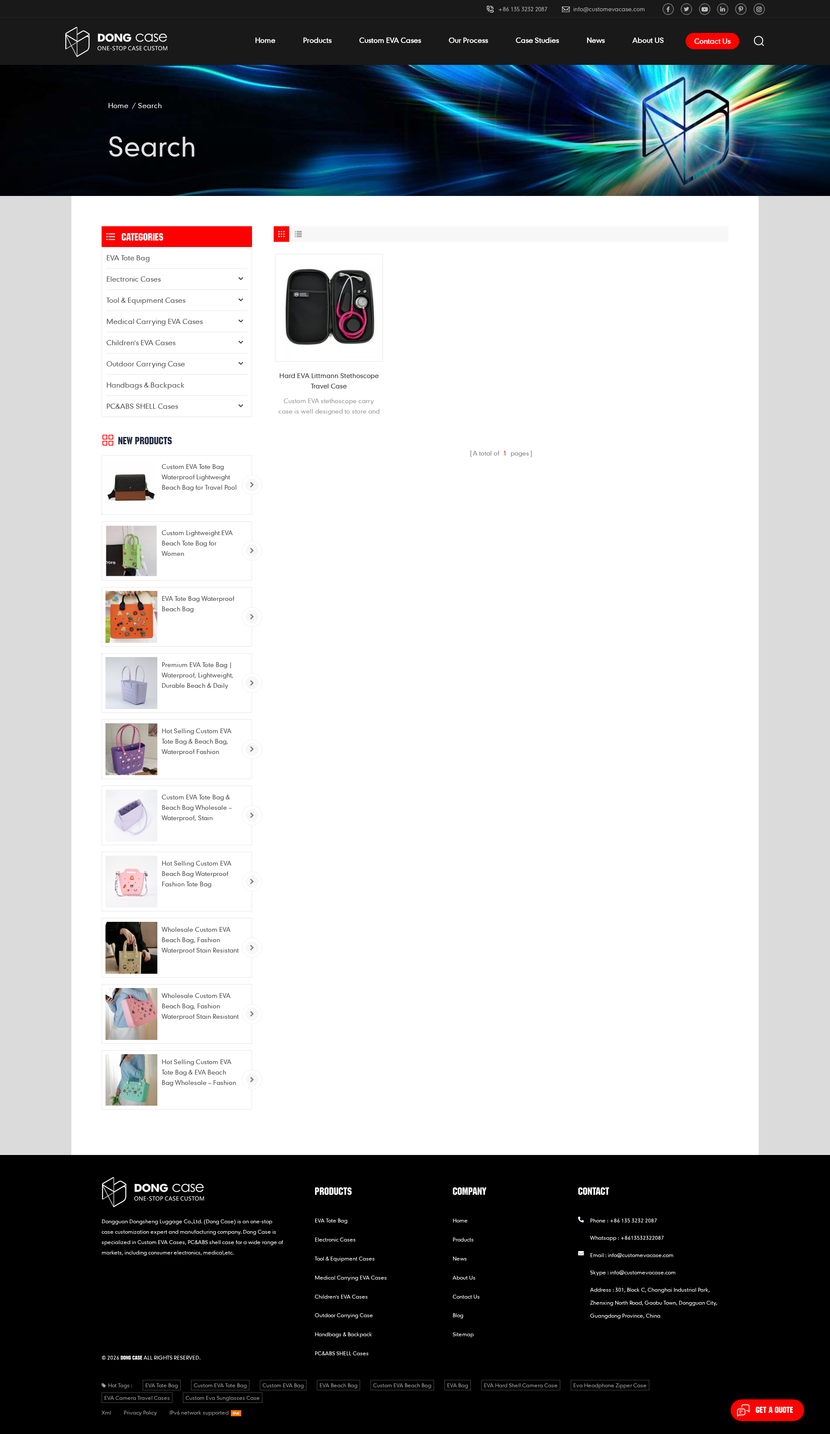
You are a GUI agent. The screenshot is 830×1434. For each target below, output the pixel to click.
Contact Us (712, 40)
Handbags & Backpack (145, 384)
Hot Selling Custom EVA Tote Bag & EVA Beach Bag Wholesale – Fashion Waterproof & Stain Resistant (199, 1073)
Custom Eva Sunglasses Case (222, 1397)
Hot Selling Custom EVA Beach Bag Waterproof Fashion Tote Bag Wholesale (196, 874)
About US (648, 40)
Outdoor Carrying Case (145, 363)
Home (265, 40)
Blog (458, 1315)
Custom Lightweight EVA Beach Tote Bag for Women (197, 543)
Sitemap (463, 1334)
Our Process (468, 40)
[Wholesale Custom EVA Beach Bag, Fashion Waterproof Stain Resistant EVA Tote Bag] (131, 948)
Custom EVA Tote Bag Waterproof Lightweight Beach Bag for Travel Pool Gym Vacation (199, 477)
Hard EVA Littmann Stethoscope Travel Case (329, 380)
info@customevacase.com (609, 9)
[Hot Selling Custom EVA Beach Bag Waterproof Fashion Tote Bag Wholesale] (131, 882)
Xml (106, 1412)
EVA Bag (457, 1385)
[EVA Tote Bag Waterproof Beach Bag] (131, 617)
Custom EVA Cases (390, 40)
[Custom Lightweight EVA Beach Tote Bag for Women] (131, 551)
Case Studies (537, 40)
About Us (464, 1277)
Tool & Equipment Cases (145, 300)
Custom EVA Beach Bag (402, 1385)
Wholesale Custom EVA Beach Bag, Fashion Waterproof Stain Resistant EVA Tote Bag (200, 940)
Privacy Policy (140, 1412)
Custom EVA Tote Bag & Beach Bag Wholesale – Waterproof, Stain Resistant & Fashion (197, 808)
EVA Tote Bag (128, 257)
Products (317, 40)
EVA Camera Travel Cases (137, 1397)
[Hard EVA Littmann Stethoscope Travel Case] (329, 308)
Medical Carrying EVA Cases (154, 321)
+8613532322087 (642, 1237)
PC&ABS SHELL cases (142, 406)
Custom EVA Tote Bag (220, 1385)
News (596, 40)
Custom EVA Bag (283, 1385)
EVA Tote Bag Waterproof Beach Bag (198, 603)
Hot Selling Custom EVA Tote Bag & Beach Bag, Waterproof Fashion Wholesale (196, 742)
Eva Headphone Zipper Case (610, 1385)
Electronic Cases (133, 278)
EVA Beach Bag (338, 1385)
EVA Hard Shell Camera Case (521, 1385)
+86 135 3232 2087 (522, 9)
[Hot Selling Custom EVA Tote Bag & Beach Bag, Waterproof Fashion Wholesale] (131, 749)
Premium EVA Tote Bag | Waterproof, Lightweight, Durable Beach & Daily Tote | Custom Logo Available (197, 675)
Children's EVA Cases (141, 342)
